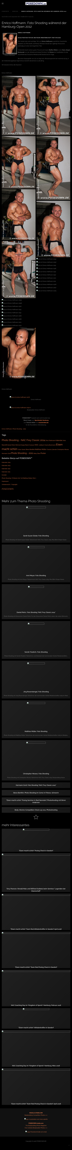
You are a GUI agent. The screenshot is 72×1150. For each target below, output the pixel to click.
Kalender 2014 (6, 462)
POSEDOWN (8, 489)
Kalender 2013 (6, 465)
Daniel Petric (11, 445)
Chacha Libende (52, 449)
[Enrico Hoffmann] (20, 397)
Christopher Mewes (63, 449)
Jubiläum (42, 445)
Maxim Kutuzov (30, 445)
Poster (43, 453)
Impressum (5, 481)
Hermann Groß (6, 453)
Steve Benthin (30, 449)
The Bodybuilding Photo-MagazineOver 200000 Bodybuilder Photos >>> (36, 1125)
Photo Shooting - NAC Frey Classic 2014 (24, 440)
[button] (3, 3)
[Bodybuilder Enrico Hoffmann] (20, 407)
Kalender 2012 (6, 468)
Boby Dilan (37, 453)
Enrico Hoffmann (7, 429)
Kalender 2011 (6, 472)
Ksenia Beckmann (50, 445)
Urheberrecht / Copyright (9, 484)
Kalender (59, 440)
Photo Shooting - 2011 (22, 453)
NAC (37, 445)
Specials (31, 16)
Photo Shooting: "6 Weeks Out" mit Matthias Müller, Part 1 (19, 478)
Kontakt (4, 475)
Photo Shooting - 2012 (19, 429)
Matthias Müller (41, 449)
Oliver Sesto (22, 449)
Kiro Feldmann (51, 440)
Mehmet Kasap (20, 445)
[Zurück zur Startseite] (36, 3)
